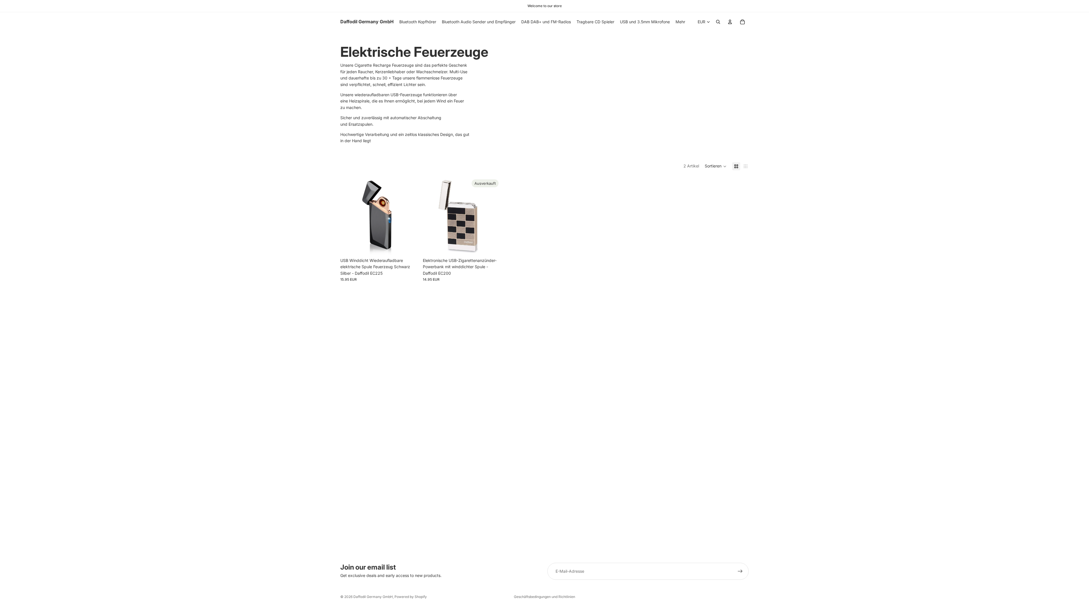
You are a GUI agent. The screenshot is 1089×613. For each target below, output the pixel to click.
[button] (716, 166)
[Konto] (730, 22)
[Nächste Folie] (409, 216)
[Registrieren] (740, 571)
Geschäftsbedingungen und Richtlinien (544, 597)
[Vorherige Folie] (348, 216)
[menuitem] (680, 22)
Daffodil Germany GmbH (373, 597)
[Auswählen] (409, 246)
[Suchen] (718, 22)
